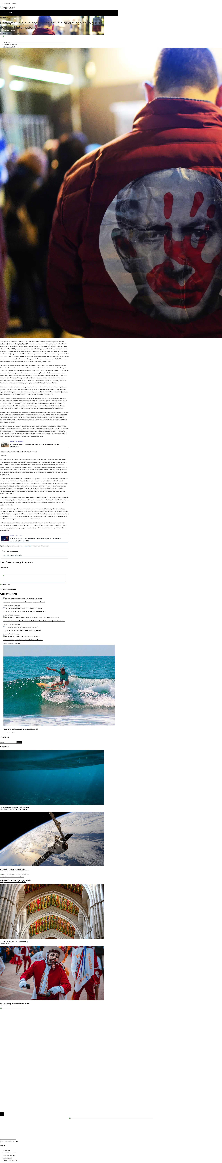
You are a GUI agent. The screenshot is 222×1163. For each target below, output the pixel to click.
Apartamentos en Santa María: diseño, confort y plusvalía (22, 630)
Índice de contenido (10, 552)
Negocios (3, 17)
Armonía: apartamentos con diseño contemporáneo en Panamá (24, 602)
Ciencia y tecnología (9, 1083)
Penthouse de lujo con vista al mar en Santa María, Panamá (23, 640)
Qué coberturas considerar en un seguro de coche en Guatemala (24, 1074)
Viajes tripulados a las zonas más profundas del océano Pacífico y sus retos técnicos (14, 808)
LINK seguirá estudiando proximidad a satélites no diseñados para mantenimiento (14, 870)
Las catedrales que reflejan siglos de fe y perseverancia (14, 942)
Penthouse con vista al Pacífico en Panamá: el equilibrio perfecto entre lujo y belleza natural (34, 621)
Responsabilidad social (10, 1093)
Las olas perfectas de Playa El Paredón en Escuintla (20, 729)
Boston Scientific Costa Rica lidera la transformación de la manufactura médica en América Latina (35, 1067)
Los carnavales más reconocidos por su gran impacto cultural (14, 1004)
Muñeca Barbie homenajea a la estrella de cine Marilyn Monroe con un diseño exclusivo (15, 881)
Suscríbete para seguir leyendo (13, 555)
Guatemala (6, 1088)
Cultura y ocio (7, 1085)
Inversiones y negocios (10, 1090)
